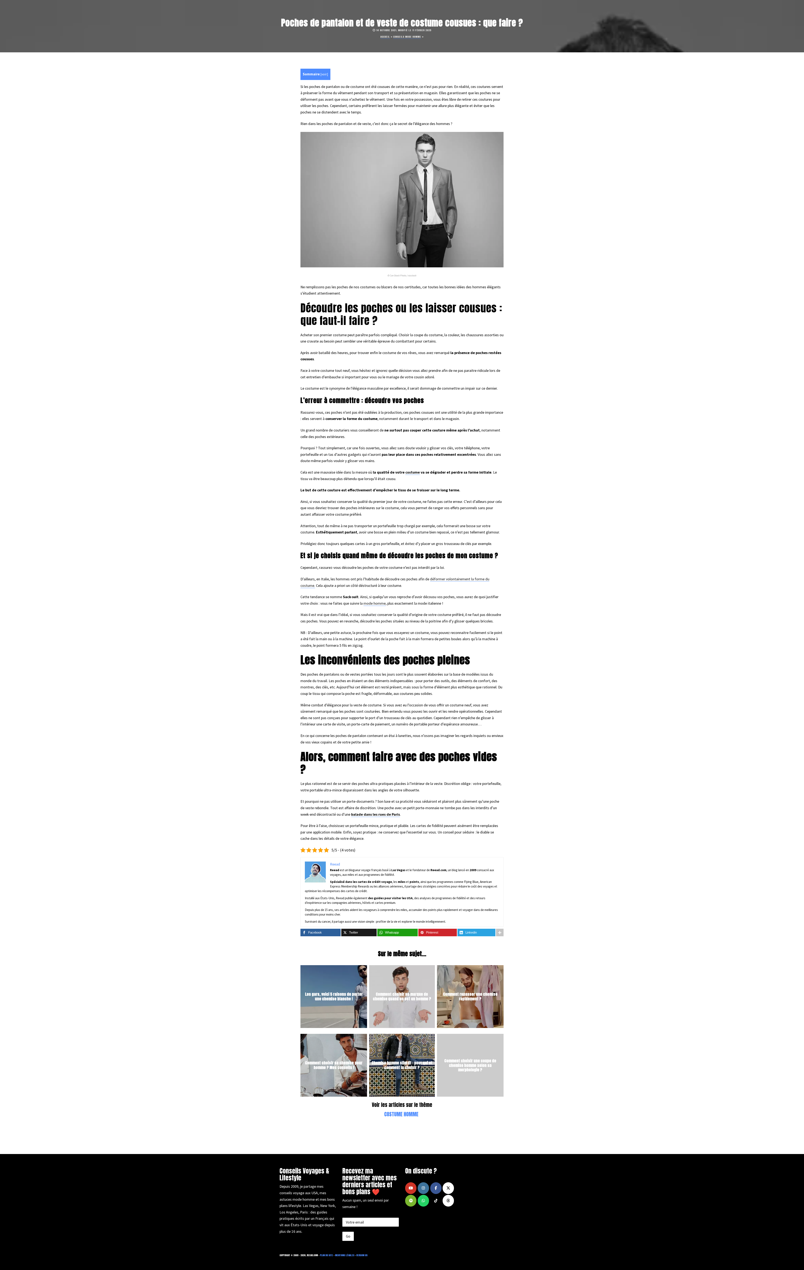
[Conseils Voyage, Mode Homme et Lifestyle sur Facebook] (436, 1188)
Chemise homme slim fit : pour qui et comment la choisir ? (402, 1065)
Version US (361, 1255)
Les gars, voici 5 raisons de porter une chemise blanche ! (334, 997)
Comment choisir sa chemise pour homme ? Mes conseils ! (333, 1065)
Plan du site (326, 1255)
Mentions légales (344, 1255)
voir (324, 74)
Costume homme (401, 1114)
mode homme (374, 603)
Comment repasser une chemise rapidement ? (470, 997)
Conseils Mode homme (407, 37)
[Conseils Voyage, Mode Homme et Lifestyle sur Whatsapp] (423, 1201)
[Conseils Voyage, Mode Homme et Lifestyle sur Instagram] (423, 1188)
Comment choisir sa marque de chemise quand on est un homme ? (402, 997)
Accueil (385, 37)
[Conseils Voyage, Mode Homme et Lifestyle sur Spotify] (410, 1201)
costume (412, 472)
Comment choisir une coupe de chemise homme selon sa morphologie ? (470, 1065)
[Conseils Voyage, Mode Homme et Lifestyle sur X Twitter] (448, 1188)
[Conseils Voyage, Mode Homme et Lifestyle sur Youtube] (410, 1188)
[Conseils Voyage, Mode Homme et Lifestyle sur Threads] (448, 1201)
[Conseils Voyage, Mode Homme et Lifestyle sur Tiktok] (436, 1201)
